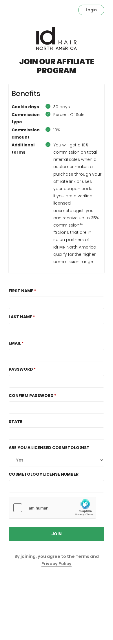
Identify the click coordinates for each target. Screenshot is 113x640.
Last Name (20, 317)
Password (21, 369)
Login (91, 10)
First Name (21, 291)
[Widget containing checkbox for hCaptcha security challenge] (52, 508)
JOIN (56, 534)
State (15, 421)
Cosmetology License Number (44, 474)
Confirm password (31, 395)
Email (15, 343)
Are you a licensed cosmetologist (49, 447)
